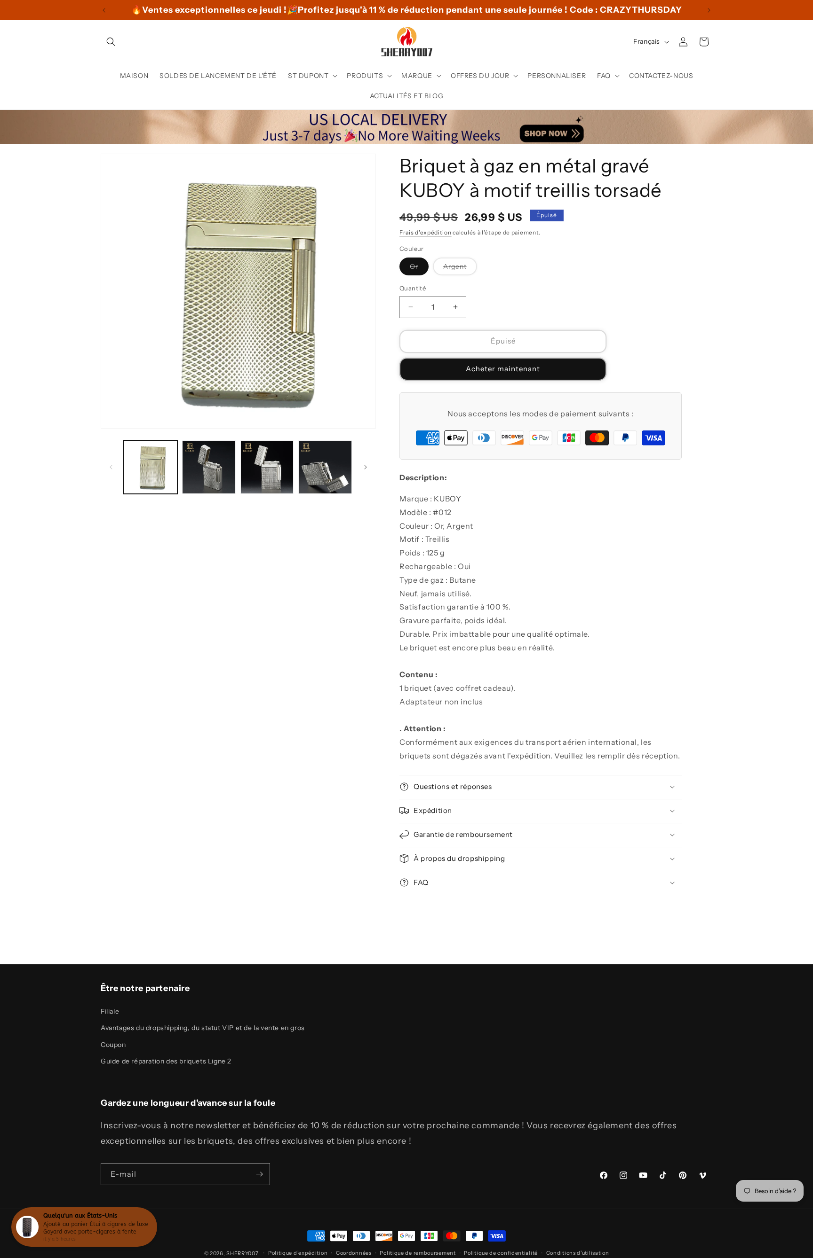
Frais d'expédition (425, 232)
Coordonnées (354, 1253)
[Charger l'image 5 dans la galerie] (325, 467)
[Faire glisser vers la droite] (365, 467)
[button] (111, 41)
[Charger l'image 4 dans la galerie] (267, 467)
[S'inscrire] (259, 1174)
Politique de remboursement (417, 1253)
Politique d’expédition (297, 1253)
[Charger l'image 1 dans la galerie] (150, 467)
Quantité (412, 288)
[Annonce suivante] (709, 10)
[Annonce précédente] (104, 10)
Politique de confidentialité (501, 1253)
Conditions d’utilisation (577, 1253)
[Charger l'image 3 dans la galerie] (209, 467)
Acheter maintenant (503, 368)
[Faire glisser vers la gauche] (111, 467)
